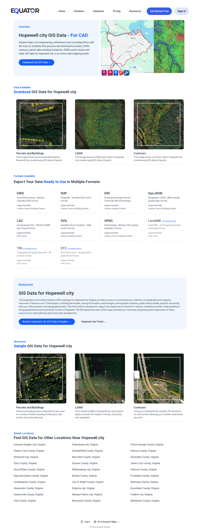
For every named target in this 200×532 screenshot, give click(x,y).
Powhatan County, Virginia (144, 475)
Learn (87, 521)
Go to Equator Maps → (109, 521)
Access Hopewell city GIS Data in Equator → (46, 321)
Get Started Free (159, 11)
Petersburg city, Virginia (85, 444)
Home (62, 11)
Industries (98, 11)
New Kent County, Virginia (86, 457)
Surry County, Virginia (25, 463)
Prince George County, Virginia (146, 444)
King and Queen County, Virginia (31, 475)
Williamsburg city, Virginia (86, 469)
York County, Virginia (25, 500)
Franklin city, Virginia (141, 494)
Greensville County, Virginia (28, 494)
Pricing (116, 11)
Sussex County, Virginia (85, 463)
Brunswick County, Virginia (86, 500)
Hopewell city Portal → (93, 321)
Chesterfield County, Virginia (87, 450)
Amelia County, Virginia (84, 475)
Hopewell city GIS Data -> (36, 62)
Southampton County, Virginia (29, 482)
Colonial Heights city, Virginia (29, 444)
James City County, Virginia (145, 463)
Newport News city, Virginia (87, 494)
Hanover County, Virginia (143, 469)
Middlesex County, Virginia (144, 500)
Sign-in (182, 11)
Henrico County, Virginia (143, 450)
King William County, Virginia (29, 469)
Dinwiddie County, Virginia (144, 457)
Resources (135, 11)
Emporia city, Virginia (83, 488)
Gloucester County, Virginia (28, 488)
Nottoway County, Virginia (144, 482)
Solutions (79, 11)
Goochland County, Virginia (144, 488)
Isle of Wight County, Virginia (87, 482)
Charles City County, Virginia (29, 450)
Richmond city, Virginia (26, 457)
